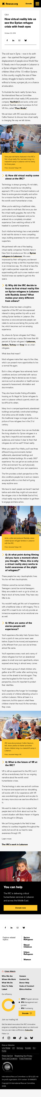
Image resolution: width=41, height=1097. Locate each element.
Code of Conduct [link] (26, 986)
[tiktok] (20, 1038)
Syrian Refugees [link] (28, 938)
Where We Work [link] (9, 979)
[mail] (19, 40)
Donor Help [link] (24, 983)
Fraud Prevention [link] (25, 1058)
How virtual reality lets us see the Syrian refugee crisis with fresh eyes (20, 22)
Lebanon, (31, 341)
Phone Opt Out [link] (7, 1056)
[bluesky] (25, 40)
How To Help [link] (7, 986)
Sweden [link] (28, 1048)
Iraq (22, 344)
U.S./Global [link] (6, 1048)
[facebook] (7, 40)
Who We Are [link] (7, 976)
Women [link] (27, 959)
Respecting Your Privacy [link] (23, 1056)
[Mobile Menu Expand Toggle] (37, 3)
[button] (27, 1013)
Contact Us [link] (24, 979)
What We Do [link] (7, 983)
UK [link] (13, 1048)
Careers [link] (22, 976)
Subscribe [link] (29, 1030)
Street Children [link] (28, 946)
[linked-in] (13, 40)
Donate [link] (29, 4)
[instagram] (9, 1038)
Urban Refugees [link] (28, 953)
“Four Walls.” (20, 108)
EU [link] (34, 1048)
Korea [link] (4, 1051)
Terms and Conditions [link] (9, 1058)
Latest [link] (4, 989)
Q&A (7, 14)
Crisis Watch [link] (10, 971)
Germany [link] (20, 1048)
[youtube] (14, 1038)
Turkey (12, 344)
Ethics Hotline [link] (25, 989)
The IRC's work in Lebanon (15, 844)
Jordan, (5, 344)
